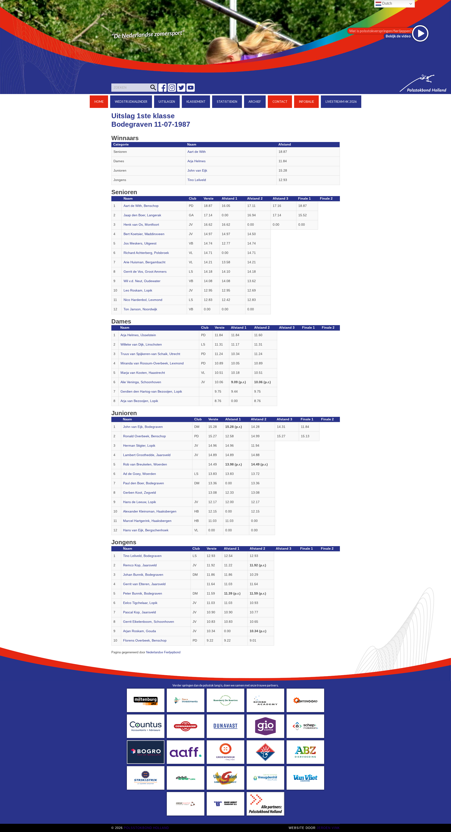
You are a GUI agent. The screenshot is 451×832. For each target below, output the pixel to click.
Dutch (386, 3)
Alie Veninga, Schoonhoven (141, 382)
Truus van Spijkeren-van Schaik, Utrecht (150, 354)
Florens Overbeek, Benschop (145, 640)
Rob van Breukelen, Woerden (145, 464)
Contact (280, 101)
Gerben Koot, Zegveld (139, 492)
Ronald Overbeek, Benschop (144, 436)
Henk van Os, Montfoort (141, 224)
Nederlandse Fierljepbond (163, 652)
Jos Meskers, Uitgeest (140, 243)
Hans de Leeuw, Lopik (139, 502)
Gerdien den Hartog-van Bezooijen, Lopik (151, 391)
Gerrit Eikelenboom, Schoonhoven (148, 621)
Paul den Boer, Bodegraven (143, 483)
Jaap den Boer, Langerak (142, 215)
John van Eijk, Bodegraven (143, 427)
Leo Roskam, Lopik (138, 290)
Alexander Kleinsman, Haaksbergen (149, 511)
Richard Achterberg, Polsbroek (146, 253)
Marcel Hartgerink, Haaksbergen (147, 521)
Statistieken (227, 101)
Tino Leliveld (196, 180)
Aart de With (196, 152)
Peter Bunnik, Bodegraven (142, 593)
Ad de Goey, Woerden (139, 474)
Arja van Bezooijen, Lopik (139, 401)
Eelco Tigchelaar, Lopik (140, 603)
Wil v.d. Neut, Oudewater (142, 281)
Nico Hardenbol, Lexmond (143, 300)
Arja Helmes (196, 161)
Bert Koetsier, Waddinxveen (144, 234)
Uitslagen (167, 101)
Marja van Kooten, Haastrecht (143, 373)
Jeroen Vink (328, 828)
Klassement (196, 101)
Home (99, 101)
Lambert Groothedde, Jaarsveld (147, 455)
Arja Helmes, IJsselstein (138, 335)
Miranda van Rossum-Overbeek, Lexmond (152, 363)
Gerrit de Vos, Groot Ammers (145, 271)
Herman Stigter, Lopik (139, 445)
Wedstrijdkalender (131, 101)
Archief (255, 101)
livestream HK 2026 (341, 101)
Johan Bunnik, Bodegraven (143, 574)
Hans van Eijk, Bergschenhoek (145, 530)
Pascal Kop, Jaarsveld (139, 612)
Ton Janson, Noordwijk (140, 309)
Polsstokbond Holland (146, 828)
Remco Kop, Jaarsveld (140, 565)
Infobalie (306, 101)
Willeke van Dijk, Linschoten (141, 344)
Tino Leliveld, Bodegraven (142, 556)
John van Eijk (197, 170)
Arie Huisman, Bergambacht (144, 262)
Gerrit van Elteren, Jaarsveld (144, 584)
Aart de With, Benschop (141, 206)
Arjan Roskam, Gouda (139, 631)
